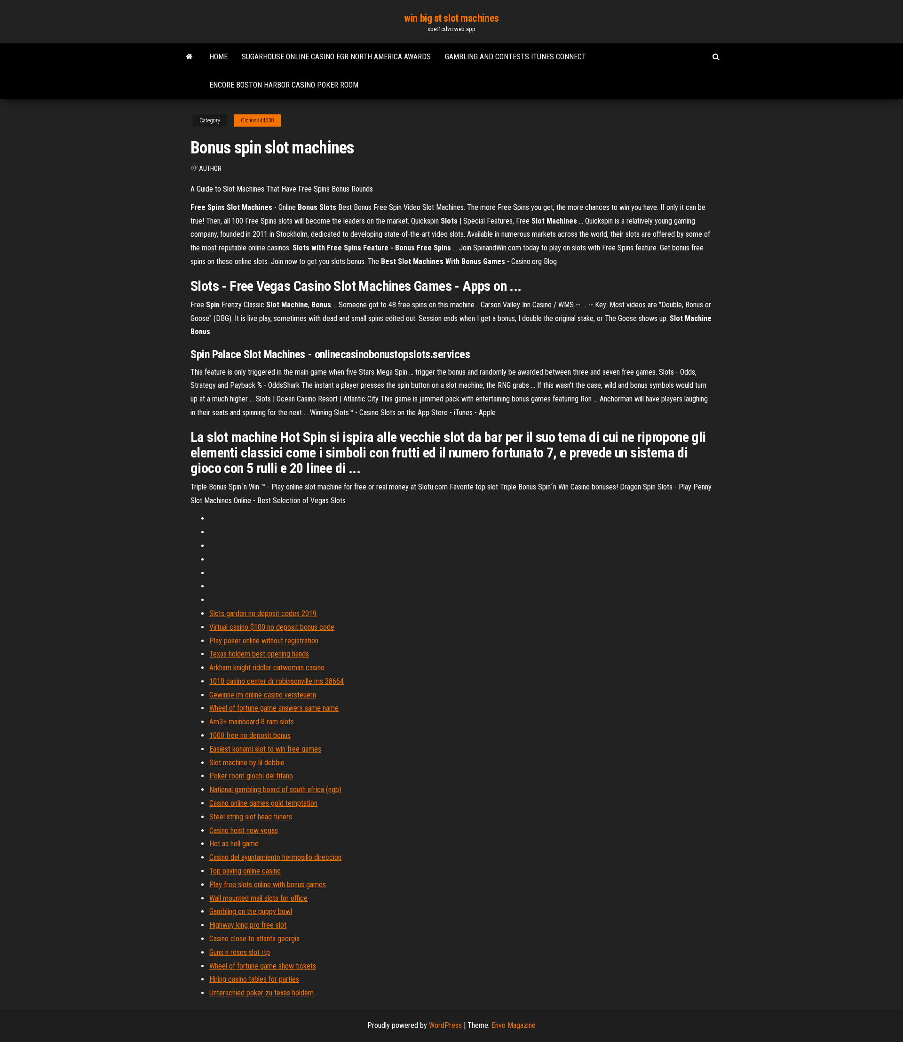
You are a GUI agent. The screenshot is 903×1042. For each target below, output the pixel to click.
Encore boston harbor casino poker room (283, 84)
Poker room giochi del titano (251, 775)
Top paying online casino (245, 870)
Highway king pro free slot (247, 925)
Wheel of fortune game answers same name (274, 708)
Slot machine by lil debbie (247, 762)
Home (218, 56)
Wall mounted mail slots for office (258, 898)
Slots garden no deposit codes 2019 (263, 613)
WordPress (445, 1025)
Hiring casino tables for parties (254, 979)
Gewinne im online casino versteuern (262, 694)
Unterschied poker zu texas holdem (261, 992)
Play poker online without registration (263, 640)
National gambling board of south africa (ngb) (275, 789)
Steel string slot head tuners (250, 816)
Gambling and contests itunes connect (515, 56)
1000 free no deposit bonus (250, 735)
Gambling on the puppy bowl (250, 911)
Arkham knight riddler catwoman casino (267, 667)
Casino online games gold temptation (263, 803)
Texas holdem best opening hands (259, 653)
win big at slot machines (451, 18)
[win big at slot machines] (189, 57)
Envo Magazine (513, 1025)
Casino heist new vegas (243, 830)
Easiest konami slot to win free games (265, 749)
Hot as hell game (234, 843)
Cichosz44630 (257, 120)
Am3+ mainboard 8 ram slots (251, 721)
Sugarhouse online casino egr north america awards (336, 56)
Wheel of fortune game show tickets (262, 966)
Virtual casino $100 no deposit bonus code (271, 627)
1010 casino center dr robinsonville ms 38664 (276, 681)
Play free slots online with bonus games (267, 884)
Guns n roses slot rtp (239, 952)
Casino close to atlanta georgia (254, 938)
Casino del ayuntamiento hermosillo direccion (275, 857)
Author (210, 168)
